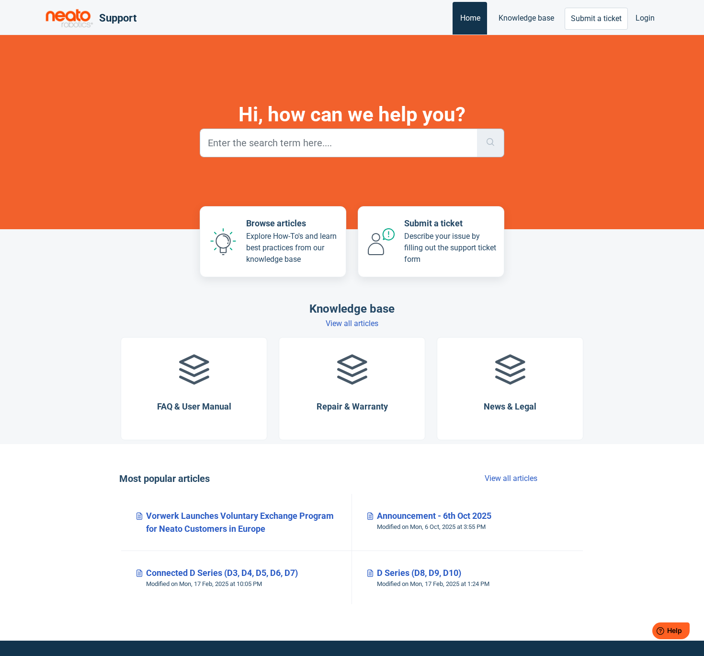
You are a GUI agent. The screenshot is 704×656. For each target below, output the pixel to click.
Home (470, 18)
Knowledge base (526, 18)
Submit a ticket (596, 18)
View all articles (352, 323)
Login (645, 18)
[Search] (490, 143)
